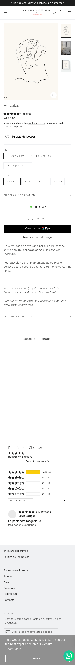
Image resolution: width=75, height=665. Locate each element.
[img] (27, 511)
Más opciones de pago (37, 237)
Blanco (28, 181)
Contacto (9, 599)
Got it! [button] (37, 658)
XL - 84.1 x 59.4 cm (41, 156)
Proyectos (9, 582)
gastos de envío (36, 123)
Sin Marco (11, 181)
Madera (57, 181)
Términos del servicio (16, 551)
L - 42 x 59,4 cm (15, 156)
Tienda (8, 576)
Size (6, 150)
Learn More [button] (13, 649)
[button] (12, 113)
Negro (42, 181)
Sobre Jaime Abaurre (16, 570)
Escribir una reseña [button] (38, 461)
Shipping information (19, 195)
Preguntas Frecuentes (20, 316)
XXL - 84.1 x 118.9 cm (17, 165)
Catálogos (9, 588)
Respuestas (10, 593)
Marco (8, 176)
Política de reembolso (16, 557)
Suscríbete (11, 613)
